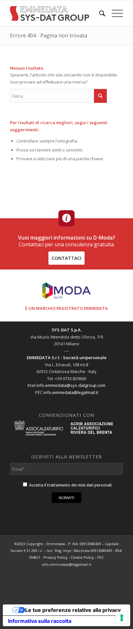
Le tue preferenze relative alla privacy (73, 610)
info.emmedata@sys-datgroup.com (71, 385)
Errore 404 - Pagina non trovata (48, 35)
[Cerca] (99, 13)
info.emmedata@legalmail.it (71, 392)
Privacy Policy (55, 557)
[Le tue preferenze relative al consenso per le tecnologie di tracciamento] (122, 618)
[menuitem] (99, 13)
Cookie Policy (82, 557)
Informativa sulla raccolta (39, 621)
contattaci (66, 258)
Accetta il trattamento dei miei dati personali (70, 485)
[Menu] (114, 13)
